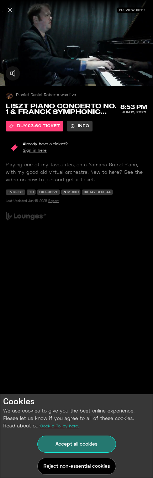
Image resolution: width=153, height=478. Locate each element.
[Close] (10, 10)
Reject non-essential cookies (76, 466)
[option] (34, 126)
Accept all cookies (76, 444)
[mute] (13, 73)
